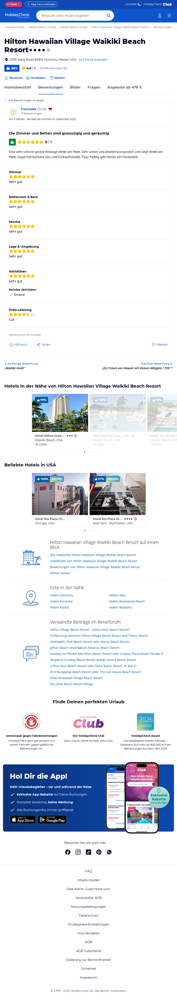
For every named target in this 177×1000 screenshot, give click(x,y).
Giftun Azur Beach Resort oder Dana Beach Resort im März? (93, 666)
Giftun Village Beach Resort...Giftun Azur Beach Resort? (90, 630)
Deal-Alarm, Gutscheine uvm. (88, 889)
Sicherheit (88, 969)
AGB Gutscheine (88, 951)
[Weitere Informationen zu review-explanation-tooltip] (65, 68)
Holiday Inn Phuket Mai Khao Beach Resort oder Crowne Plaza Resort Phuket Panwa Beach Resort (107, 654)
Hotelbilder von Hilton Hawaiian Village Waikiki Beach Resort (93, 561)
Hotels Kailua (59, 607)
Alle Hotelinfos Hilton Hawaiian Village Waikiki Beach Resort (93, 555)
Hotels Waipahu (120, 607)
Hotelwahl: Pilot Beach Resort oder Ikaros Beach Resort (89, 642)
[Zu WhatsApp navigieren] (109, 852)
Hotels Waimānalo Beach (127, 601)
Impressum (88, 977)
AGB (88, 942)
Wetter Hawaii (60, 573)
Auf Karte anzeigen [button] (93, 60)
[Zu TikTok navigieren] (88, 852)
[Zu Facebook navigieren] (67, 852)
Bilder (75, 87)
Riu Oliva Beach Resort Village (71, 684)
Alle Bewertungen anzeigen (26, 100)
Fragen (94, 87)
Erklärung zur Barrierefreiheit (88, 960)
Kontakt (131, 4)
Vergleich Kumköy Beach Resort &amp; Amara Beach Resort (93, 660)
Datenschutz (88, 916)
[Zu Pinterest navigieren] (98, 852)
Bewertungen (50, 87)
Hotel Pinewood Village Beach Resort (76, 678)
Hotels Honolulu (61, 595)
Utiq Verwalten (88, 933)
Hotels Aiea (117, 595)
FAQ (88, 871)
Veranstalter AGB (89, 898)
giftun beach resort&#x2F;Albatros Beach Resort (85, 648)
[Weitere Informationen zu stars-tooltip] (48, 50)
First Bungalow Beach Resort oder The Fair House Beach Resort (95, 672)
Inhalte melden (88, 880)
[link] (159, 15)
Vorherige (22, 363)
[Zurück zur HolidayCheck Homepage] (17, 15)
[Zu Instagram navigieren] (78, 852)
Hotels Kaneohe (61, 601)
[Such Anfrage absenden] (109, 15)
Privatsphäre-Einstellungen (88, 924)
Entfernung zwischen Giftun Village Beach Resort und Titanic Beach (99, 636)
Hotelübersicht (17, 87)
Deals (12, 4)
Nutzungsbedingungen (88, 907)
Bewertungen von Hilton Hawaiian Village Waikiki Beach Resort (95, 567)
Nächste (155, 363)
